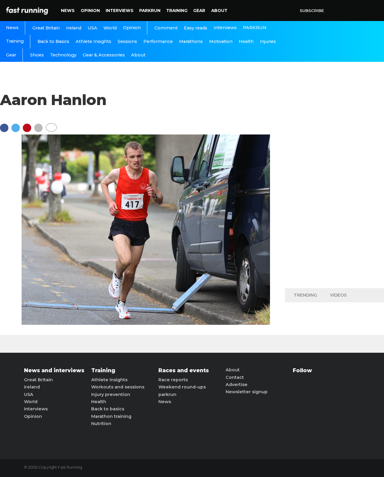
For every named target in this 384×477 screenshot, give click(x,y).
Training (177, 10)
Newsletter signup (247, 392)
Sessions (127, 41)
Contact (235, 377)
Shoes (37, 55)
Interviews (120, 10)
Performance (158, 41)
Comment (166, 28)
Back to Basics (53, 41)
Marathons (191, 41)
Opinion (90, 10)
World (110, 28)
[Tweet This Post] (17, 131)
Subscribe (312, 10)
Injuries (268, 41)
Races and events (183, 370)
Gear (199, 10)
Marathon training (111, 416)
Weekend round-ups (182, 387)
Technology (63, 55)
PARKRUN (149, 10)
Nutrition (101, 423)
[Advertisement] (335, 189)
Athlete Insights (93, 41)
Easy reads (195, 28)
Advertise (237, 384)
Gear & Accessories (104, 55)
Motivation (220, 41)
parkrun (167, 394)
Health (246, 41)
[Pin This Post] (28, 131)
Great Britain (46, 28)
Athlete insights (109, 380)
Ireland (73, 28)
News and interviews (54, 370)
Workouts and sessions (117, 387)
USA (92, 28)
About (219, 10)
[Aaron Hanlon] (146, 323)
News (68, 10)
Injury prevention (110, 394)
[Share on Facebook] (5, 131)
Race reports (173, 380)
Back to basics (107, 409)
